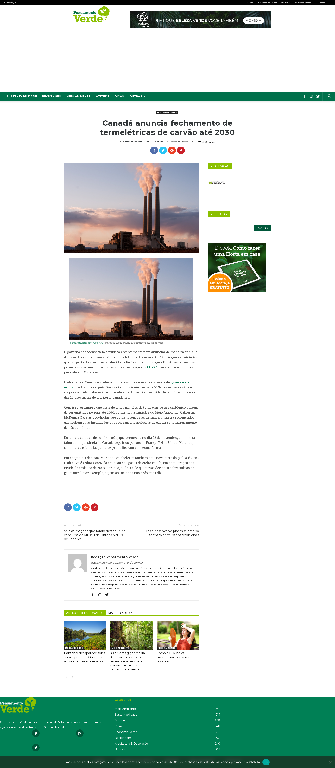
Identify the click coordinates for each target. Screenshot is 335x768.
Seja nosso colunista (266, 2)
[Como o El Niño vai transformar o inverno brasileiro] (178, 635)
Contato (321, 2)
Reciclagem (51, 96)
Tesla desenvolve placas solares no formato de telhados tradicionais (172, 533)
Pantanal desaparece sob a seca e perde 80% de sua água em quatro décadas (85, 657)
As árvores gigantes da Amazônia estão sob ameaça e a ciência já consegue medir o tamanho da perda (127, 661)
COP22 (152, 367)
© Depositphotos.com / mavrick (86, 342)
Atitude (102, 96)
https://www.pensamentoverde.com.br (117, 562)
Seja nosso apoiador (303, 2)
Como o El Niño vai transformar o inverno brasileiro (173, 657)
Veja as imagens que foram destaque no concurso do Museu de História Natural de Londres (95, 535)
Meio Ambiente (78, 96)
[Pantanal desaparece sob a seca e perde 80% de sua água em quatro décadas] (85, 635)
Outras (135, 96)
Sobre (250, 2)
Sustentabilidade (22, 96)
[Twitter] (318, 96)
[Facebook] (305, 96)
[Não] (330, 762)
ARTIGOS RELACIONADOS (85, 613)
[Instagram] (311, 96)
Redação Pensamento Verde (144, 141)
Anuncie (285, 2)
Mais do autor (120, 613)
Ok (266, 762)
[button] (329, 97)
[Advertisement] (167, 63)
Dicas (119, 96)
